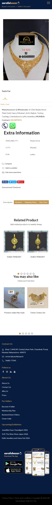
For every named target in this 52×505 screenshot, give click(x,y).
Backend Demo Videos (11, 415)
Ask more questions (13, 172)
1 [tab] (18, 274)
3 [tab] (24, 274)
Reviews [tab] (18, 202)
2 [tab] (21, 274)
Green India (6, 419)
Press (4, 395)
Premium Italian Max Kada (14, 313)
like (5, 182)
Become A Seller (8, 406)
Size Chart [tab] (43, 202)
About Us (5, 383)
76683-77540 (10, 360)
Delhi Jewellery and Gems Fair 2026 (16, 438)
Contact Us (6, 387)
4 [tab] (27, 274)
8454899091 (16, 120)
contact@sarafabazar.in (14, 356)
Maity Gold (5, 104)
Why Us (5, 391)
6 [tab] (33, 274)
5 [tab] (30, 274)
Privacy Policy (7, 498)
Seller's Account (24, 6)
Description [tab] (7, 202)
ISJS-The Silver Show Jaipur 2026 (15, 434)
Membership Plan (9, 411)
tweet (14, 182)
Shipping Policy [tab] (31, 202)
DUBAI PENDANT (14, 257)
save (21, 182)
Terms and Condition (22, 498)
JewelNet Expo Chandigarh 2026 (15, 430)
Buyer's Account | (9, 6)
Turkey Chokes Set (37, 313)
